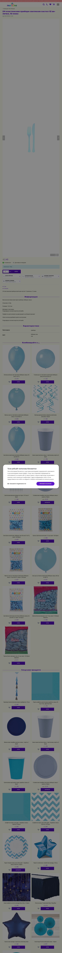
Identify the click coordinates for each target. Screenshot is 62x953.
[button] (17, 484)
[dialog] (31, 476)
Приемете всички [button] (45, 483)
